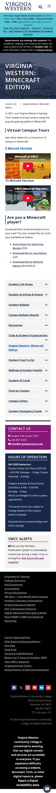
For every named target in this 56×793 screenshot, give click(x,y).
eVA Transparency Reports (20, 609)
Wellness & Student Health (25, 370)
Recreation (16, 325)
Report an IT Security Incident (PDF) (25, 657)
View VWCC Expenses (16, 661)
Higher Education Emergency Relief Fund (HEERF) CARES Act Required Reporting (25, 617)
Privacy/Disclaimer (15, 592)
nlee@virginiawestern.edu (27, 444)
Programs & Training (17, 576)
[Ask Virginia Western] (47, 789)
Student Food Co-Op (21, 360)
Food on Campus (19, 390)
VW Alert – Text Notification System (26, 596)
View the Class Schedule (16, 28)
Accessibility (11, 588)
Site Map (9, 645)
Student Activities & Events (26, 294)
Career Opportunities (17, 637)
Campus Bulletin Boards (24, 315)
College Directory (15, 580)
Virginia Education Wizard (19, 605)
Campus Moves (44, 49)
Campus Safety (18, 401)
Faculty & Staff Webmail (18, 653)
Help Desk (10, 649)
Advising (36, 28)
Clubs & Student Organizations (28, 335)
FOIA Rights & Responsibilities (22, 641)
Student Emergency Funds (25, 411)
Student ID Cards (19, 380)
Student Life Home (21, 284)
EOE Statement (13, 584)
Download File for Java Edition (30, 253)
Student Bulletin (19, 305)
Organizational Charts (18, 665)
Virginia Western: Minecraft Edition (26, 348)
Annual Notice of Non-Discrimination (26, 669)
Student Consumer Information (23, 600)
